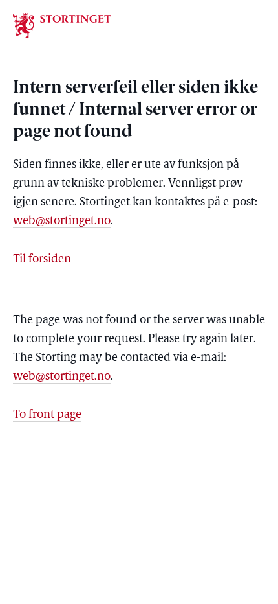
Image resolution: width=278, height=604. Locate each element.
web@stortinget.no (62, 221)
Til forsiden (42, 260)
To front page (47, 415)
